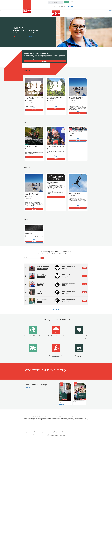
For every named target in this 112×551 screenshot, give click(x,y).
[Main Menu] (0, 10)
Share (84, 267)
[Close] (111, 10)
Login (72, 1)
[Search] (61, 3)
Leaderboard (62, 6)
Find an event (17, 36)
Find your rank (56, 309)
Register (70, 6)
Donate (56, 374)
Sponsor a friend (32, 36)
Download (61, 404)
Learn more (44, 61)
